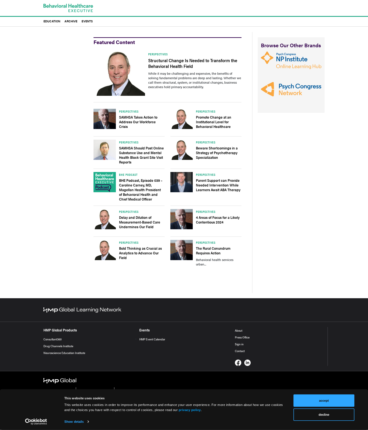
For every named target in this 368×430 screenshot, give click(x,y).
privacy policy (190, 410)
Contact (240, 351)
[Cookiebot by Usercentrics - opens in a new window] (36, 422)
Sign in (239, 344)
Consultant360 (52, 339)
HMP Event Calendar (152, 339)
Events (87, 21)
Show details (74, 421)
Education (51, 21)
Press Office (242, 337)
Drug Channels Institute (58, 346)
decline (324, 414)
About (238, 330)
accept (324, 400)
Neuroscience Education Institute (64, 353)
